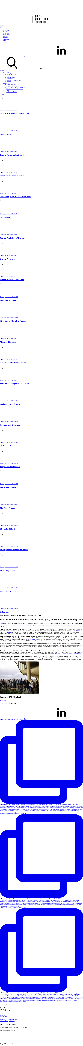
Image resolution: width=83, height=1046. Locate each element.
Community (6, 90)
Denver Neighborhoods (12, 86)
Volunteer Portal (4, 1021)
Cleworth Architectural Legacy (14, 80)
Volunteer (5, 37)
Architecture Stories (11, 92)
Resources (6, 83)
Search (41, 68)
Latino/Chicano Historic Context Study (16, 87)
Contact (5, 42)
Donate (2, 70)
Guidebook (6, 39)
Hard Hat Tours (10, 77)
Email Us (2, 1015)
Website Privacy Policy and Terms (9, 1019)
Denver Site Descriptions (12, 84)
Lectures (8, 81)
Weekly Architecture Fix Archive (14, 89)
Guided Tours (10, 75)
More (1, 27)
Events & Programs (8, 73)
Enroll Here (3, 700)
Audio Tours (9, 78)
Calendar (5, 36)
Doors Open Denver (11, 74)
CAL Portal (12, 1021)
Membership (6, 34)
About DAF (6, 30)
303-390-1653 (3, 1016)
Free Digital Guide (8, 31)
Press (4, 40)
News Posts (6, 33)
